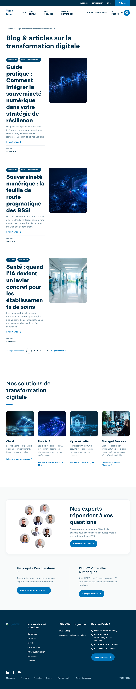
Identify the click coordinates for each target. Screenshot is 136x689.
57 (48, 351)
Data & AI (11, 259)
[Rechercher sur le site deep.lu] (127, 13)
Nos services (48, 12)
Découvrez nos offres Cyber (82, 462)
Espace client (97, 3)
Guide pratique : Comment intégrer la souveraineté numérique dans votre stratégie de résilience (24, 94)
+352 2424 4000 (101, 635)
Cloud (30, 643)
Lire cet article (12, 142)
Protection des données (43, 678)
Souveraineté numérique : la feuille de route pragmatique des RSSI (25, 194)
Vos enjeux (32, 12)
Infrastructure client (36, 652)
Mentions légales (64, 678)
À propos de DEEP (90, 594)
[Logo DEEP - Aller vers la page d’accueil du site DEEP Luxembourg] (12, 12)
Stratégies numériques (30, 59)
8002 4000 (99, 630)
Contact (124, 3)
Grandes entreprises (67, 12)
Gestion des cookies (83, 678)
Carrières (84, 3)
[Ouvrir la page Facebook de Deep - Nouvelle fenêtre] (13, 672)
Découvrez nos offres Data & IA (50, 463)
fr (108, 3)
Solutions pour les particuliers (72, 635)
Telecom (31, 661)
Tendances (12, 59)
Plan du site (10, 678)
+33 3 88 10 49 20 (102, 645)
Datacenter (32, 656)
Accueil (9, 29)
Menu (24, 13)
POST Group (64, 631)
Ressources (101, 13)
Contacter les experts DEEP (32, 590)
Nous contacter (102, 657)
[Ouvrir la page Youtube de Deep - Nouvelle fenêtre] (19, 672)
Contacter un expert (82, 544)
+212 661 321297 (101, 649)
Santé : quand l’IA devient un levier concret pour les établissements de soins (24, 287)
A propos (115, 12)
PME (88, 13)
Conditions (24, 678)
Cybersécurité (33, 647)
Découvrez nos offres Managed (111, 463)
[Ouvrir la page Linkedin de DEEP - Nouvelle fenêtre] (7, 672)
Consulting (32, 634)
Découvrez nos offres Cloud (18, 459)
